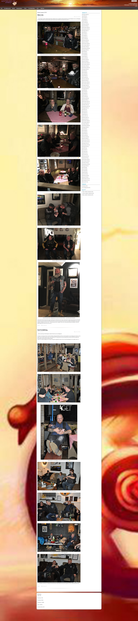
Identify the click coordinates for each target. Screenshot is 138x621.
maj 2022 (84, 93)
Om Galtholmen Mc (7, 8)
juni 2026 (84, 17)
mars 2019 (85, 154)
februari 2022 (85, 98)
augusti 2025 (85, 30)
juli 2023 (84, 70)
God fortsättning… (42, 330)
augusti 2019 (85, 146)
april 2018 (84, 172)
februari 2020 (85, 136)
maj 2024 (84, 54)
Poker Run (42, 8)
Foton (25, 8)
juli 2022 (84, 90)
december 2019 (85, 140)
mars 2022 (85, 96)
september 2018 (86, 164)
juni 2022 (84, 91)
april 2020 (84, 133)
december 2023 (85, 62)
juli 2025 (84, 32)
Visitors (39, 594)
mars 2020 (85, 135)
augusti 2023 (85, 69)
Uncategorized (44, 325)
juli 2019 (84, 148)
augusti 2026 (85, 14)
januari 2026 (85, 25)
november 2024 (85, 45)
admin (39, 325)
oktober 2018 (85, 162)
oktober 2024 (85, 46)
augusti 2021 (85, 107)
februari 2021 (85, 117)
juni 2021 (84, 111)
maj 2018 (84, 170)
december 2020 (85, 120)
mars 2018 (85, 173)
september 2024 (86, 48)
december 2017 (85, 178)
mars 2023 (85, 77)
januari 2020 (85, 138)
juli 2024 (84, 51)
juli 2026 (84, 16)
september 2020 (86, 125)
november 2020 (85, 122)
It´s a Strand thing (32, 8)
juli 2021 (84, 109)
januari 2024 (85, 61)
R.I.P (37, 8)
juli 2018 (84, 167)
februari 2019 (85, 156)
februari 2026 (85, 24)
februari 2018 (85, 175)
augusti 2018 (85, 165)
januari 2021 (85, 119)
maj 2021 (84, 112)
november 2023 (85, 64)
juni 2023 (84, 72)
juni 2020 (84, 130)
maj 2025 (84, 35)
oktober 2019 (85, 143)
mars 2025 (85, 38)
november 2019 (85, 141)
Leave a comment (77, 16)
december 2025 (85, 27)
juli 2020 (84, 128)
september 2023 (86, 67)
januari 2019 (85, 157)
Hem (1, 8)
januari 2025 (85, 41)
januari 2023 (85, 80)
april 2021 (84, 114)
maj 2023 (84, 74)
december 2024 (85, 43)
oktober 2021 (85, 104)
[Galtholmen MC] (9, 5)
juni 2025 (84, 33)
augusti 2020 (85, 127)
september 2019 (86, 144)
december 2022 (85, 82)
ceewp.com (81, 617)
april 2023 (84, 75)
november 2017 (85, 180)
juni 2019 (84, 149)
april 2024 (84, 56)
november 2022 (85, 83)
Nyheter (13, 8)
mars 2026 (85, 22)
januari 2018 (85, 177)
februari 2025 (85, 40)
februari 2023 (85, 78)
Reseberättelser (19, 8)
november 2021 (85, 103)
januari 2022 (85, 99)
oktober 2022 (85, 85)
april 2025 (84, 37)
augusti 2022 (85, 88)
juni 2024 (84, 53)
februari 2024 (85, 59)
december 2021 (85, 101)
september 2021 (86, 106)
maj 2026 (84, 19)
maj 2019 (84, 151)
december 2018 (85, 159)
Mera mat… (40, 15)
